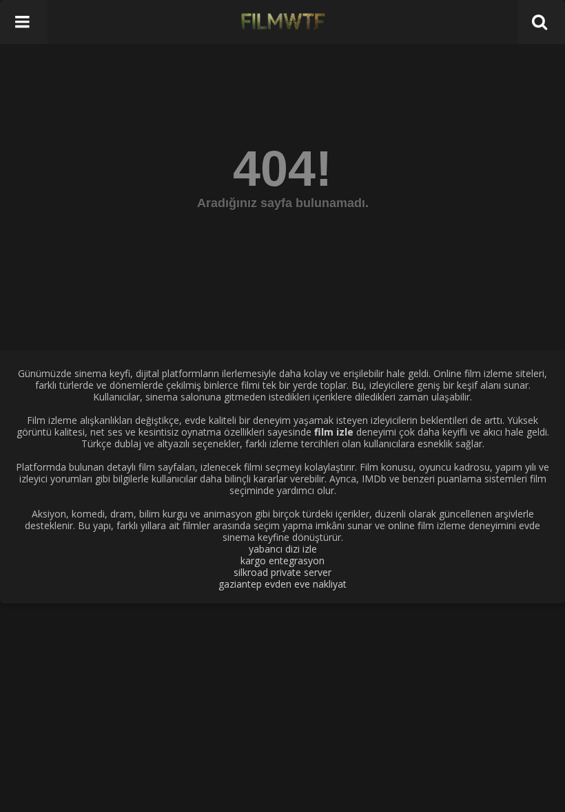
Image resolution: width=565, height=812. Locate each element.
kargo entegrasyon (282, 560)
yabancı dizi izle (283, 548)
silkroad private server (282, 572)
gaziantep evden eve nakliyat (282, 583)
